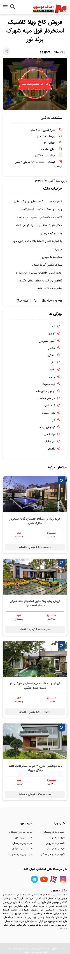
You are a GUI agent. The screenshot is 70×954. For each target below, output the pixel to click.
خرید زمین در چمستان (20, 832)
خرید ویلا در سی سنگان (53, 854)
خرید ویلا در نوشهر (55, 849)
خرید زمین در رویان (22, 843)
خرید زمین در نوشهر (22, 849)
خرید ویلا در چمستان (54, 832)
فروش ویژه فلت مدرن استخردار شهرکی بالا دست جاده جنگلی (35, 685)
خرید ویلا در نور (56, 838)
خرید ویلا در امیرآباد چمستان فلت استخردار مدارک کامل (35, 521)
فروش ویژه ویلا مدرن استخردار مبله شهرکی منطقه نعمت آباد (35, 603)
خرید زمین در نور (23, 838)
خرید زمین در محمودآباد (20, 854)
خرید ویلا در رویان (55, 843)
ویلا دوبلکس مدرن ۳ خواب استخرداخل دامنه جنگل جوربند (35, 768)
